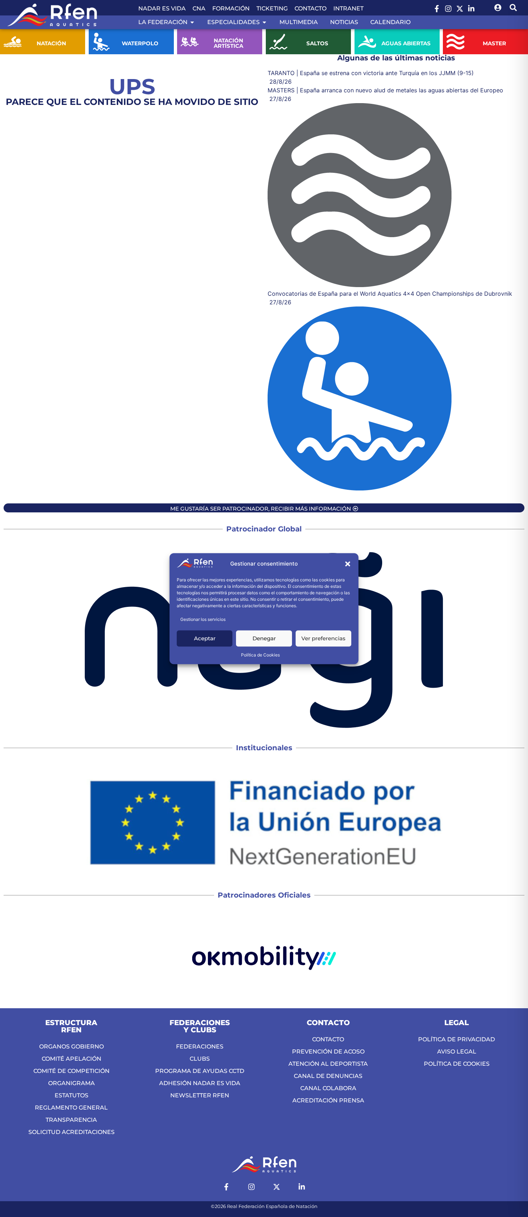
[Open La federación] (192, 22)
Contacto (310, 8)
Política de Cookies (260, 655)
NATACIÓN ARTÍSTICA (229, 43)
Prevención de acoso (328, 1051)
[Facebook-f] (437, 8)
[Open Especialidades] (264, 22)
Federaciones (199, 1046)
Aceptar (205, 638)
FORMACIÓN (231, 8)
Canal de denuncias (328, 1076)
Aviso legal (456, 1051)
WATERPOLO (140, 43)
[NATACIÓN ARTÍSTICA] (190, 42)
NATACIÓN (51, 43)
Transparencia (71, 1119)
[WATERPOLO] (101, 42)
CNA (199, 8)
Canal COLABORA (328, 1088)
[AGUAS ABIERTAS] (367, 42)
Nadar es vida (162, 8)
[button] (347, 564)
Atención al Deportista (328, 1063)
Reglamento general (71, 1107)
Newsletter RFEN (199, 1095)
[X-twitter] (460, 8)
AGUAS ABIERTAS (405, 43)
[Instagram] (448, 8)
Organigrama (71, 1083)
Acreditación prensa (328, 1100)
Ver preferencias (323, 638)
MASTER (494, 43)
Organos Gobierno (71, 1046)
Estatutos (71, 1095)
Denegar (264, 638)
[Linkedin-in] (471, 8)
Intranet (348, 8)
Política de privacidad (456, 1039)
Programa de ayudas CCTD (199, 1071)
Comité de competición (71, 1071)
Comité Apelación (71, 1058)
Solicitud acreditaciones (71, 1132)
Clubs (200, 1058)
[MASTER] (455, 42)
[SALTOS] (278, 42)
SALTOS (317, 43)
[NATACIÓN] (13, 42)
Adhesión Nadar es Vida (199, 1083)
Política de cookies (457, 1063)
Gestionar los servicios (203, 619)
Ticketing (272, 8)
